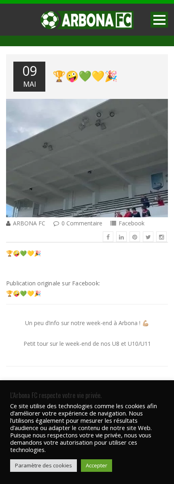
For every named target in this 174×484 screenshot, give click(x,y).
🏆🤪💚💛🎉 (85, 75)
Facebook (131, 223)
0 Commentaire (82, 223)
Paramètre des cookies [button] (43, 465)
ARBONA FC (29, 223)
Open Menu (159, 20)
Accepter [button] (96, 465)
